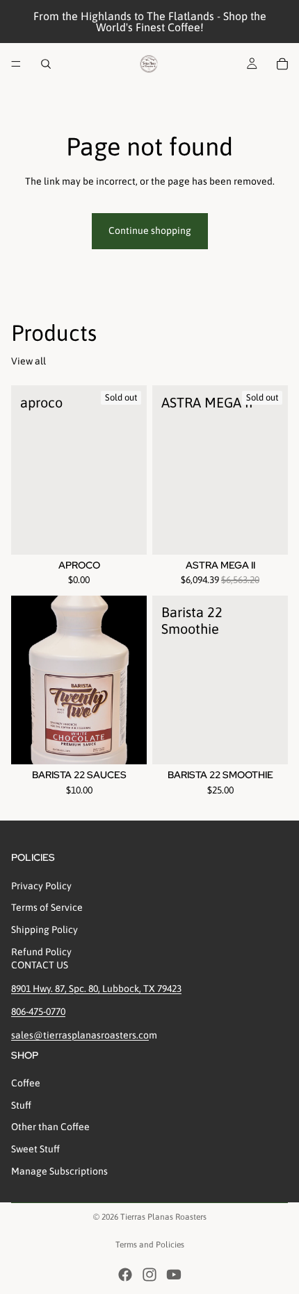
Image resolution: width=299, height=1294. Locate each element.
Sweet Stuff (35, 1148)
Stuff (21, 1105)
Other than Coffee (50, 1126)
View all (28, 361)
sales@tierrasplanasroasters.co (80, 1035)
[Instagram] (149, 1274)
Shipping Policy (44, 929)
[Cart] (282, 64)
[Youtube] (173, 1274)
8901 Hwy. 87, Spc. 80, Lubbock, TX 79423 (96, 988)
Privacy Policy (41, 885)
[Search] (46, 64)
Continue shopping (149, 230)
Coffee (25, 1083)
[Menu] (16, 64)
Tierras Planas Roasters (163, 1217)
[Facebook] (125, 1274)
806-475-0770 (38, 1011)
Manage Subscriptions (59, 1171)
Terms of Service (47, 907)
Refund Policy (41, 951)
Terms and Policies (149, 1245)
